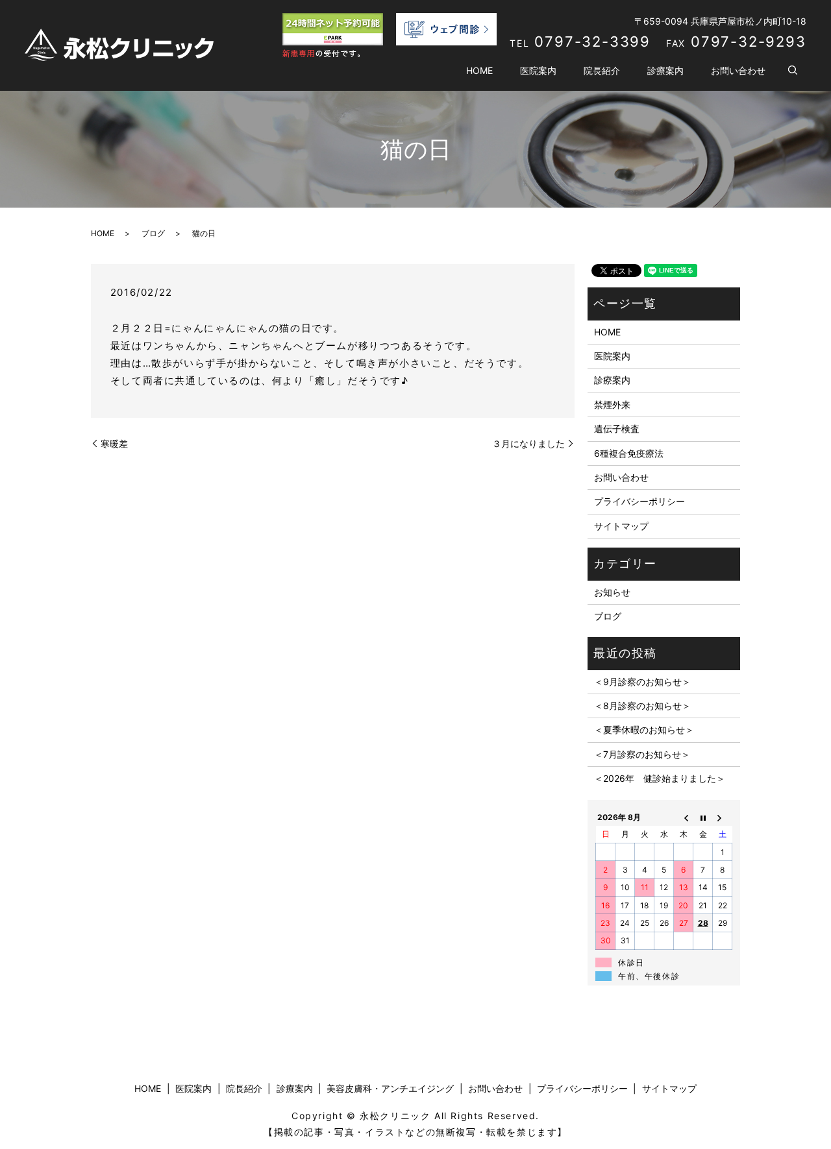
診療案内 (665, 70)
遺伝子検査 (616, 428)
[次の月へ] (722, 816)
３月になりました (528, 443)
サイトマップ (621, 525)
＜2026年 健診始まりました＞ (659, 778)
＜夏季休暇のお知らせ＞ (644, 729)
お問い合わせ (738, 70)
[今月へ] (703, 816)
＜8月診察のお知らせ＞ (642, 705)
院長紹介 (602, 70)
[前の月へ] (683, 816)
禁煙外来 (612, 404)
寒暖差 (114, 443)
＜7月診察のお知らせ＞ (642, 754)
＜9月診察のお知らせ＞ (642, 681)
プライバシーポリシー (639, 501)
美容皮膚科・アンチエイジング (390, 1088)
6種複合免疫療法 (629, 453)
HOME (479, 70)
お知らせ (612, 592)
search (792, 70)
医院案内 (538, 70)
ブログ (153, 233)
